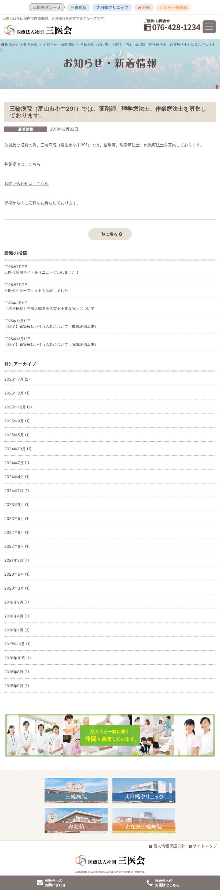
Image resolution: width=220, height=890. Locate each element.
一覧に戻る (107, 234)
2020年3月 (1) (17, 588)
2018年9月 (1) (16, 602)
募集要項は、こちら (22, 164)
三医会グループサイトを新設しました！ (38, 290)
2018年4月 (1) (16, 616)
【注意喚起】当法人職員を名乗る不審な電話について (49, 308)
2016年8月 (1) (16, 671)
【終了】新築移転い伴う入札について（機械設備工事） (51, 326)
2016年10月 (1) (17, 658)
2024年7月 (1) (16, 462)
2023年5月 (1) (17, 518)
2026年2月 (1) (17, 393)
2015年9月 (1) (16, 685)
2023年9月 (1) (17, 504)
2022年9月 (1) (17, 532)
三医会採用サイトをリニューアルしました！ (41, 272)
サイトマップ (205, 845)
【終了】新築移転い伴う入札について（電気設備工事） (51, 344)
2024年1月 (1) (16, 490)
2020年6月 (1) (17, 574)
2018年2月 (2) (17, 630)
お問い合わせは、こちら (26, 183)
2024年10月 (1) (17, 448)
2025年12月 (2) (18, 407)
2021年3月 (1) (16, 560)
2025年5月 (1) (17, 435)
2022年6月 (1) (17, 546)
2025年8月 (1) (17, 421)
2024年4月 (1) (17, 476)
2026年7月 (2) (17, 379)
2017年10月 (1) (17, 644)
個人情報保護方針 (169, 845)
